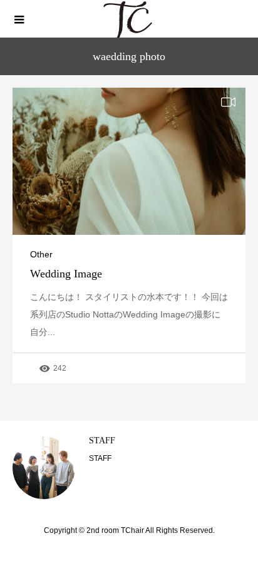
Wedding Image (66, 273)
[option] (129, 468)
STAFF (102, 440)
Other (41, 254)
